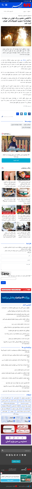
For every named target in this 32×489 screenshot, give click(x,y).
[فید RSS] (12, 455)
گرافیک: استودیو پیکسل (10, 486)
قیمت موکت (27, 401)
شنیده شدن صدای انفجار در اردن (21, 370)
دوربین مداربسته (24, 403)
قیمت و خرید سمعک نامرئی (23, 411)
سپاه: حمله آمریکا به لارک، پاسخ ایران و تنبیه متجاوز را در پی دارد (15, 361)
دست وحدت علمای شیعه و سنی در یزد (20, 324)
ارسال (3, 282)
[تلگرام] (25, 455)
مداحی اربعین (5, 401)
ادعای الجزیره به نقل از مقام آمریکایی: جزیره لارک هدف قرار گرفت (15, 356)
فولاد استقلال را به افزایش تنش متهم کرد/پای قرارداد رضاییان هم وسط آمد (15, 374)
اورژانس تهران (27, 124)
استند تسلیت (13, 401)
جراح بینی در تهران (26, 398)
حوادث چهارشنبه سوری (16, 124)
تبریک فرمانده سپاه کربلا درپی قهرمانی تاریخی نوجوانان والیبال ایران (15, 366)
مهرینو (12, 411)
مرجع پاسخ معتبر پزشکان (9, 403)
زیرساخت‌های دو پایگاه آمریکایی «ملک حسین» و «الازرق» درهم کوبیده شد (16, 342)
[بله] (22, 455)
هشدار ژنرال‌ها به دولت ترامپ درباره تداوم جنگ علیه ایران (16, 391)
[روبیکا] (15, 455)
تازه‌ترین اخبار (27, 305)
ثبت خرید (16, 160)
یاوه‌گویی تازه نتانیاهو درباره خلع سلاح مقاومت (18, 331)
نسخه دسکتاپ (16, 461)
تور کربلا (20, 401)
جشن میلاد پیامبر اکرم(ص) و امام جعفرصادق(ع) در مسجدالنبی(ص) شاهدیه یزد (17, 315)
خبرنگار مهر (24, 60)
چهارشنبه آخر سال (26, 127)
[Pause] (3, 150)
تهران (24, 11)
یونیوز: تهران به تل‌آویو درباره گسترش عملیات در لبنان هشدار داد (15, 379)
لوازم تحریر (16, 398)
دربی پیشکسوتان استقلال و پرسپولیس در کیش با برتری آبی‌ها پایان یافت (15, 351)
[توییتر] (17, 455)
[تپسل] (2, 134)
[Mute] (6, 150)
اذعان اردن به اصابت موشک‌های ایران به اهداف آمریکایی (16, 327)
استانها (29, 11)
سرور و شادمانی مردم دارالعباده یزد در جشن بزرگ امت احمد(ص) (17, 334)
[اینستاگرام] (20, 455)
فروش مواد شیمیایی (26, 406)
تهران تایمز (4, 411)
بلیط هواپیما (27, 409)
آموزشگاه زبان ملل (6, 409)
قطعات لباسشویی (16, 406)
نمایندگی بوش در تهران (17, 409)
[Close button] (31, 473)
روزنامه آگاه (16, 414)
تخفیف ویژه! (10, 480)
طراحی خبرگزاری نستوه (23, 486)
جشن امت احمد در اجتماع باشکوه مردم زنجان (19, 339)
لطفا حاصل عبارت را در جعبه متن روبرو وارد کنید (19, 276)
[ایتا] (7, 455)
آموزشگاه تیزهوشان (6, 406)
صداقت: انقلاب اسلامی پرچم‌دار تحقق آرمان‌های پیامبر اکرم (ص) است (16, 320)
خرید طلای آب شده (6, 398)
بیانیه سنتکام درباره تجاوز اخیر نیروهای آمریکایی (18, 311)
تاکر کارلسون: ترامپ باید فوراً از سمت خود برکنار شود (17, 383)
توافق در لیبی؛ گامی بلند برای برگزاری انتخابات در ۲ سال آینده (15, 308)
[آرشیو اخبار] (9, 455)
